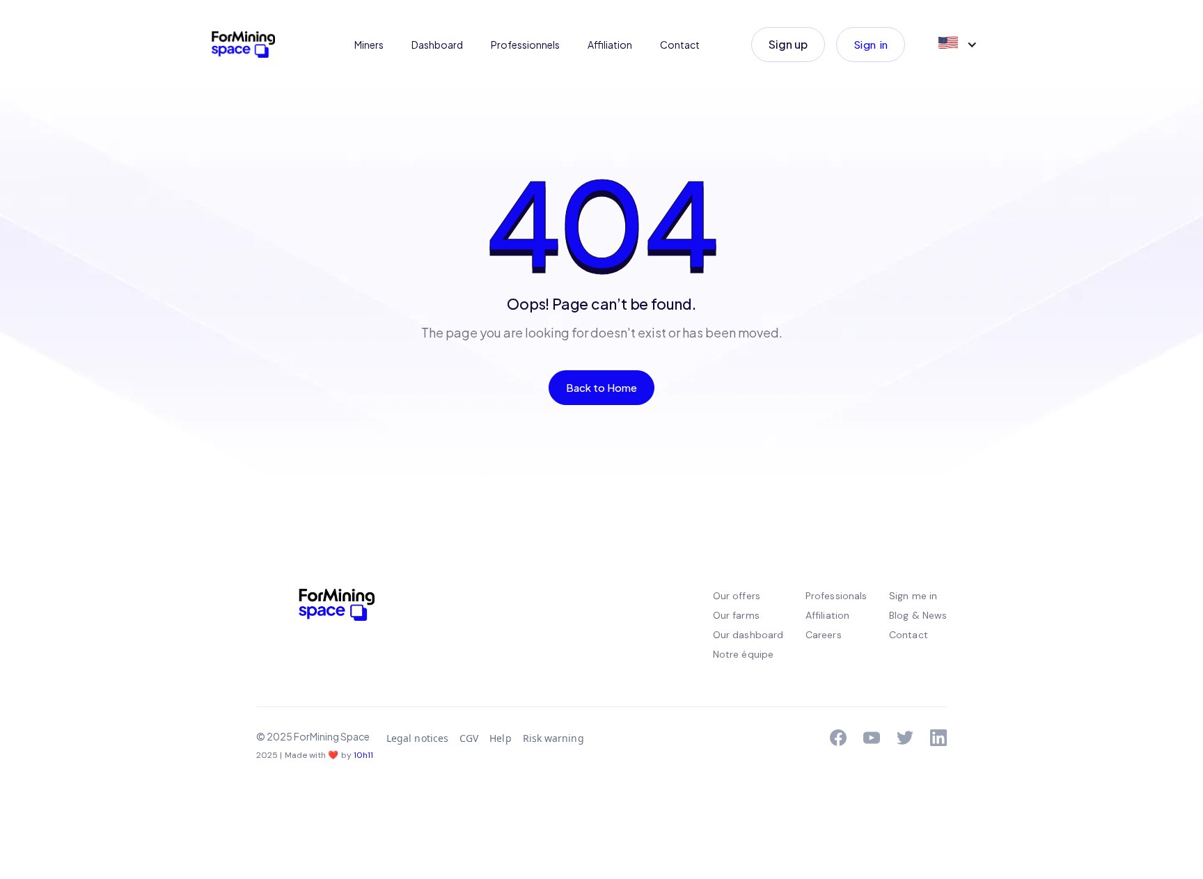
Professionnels (525, 44)
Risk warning (553, 738)
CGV (468, 738)
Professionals (836, 595)
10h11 (363, 755)
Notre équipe (743, 654)
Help (500, 738)
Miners (369, 44)
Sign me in (913, 595)
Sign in (871, 44)
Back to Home (602, 387)
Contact (680, 44)
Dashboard (437, 44)
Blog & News (918, 615)
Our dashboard (748, 634)
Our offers (736, 595)
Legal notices (417, 738)
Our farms (736, 615)
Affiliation (610, 44)
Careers (823, 634)
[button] (956, 44)
